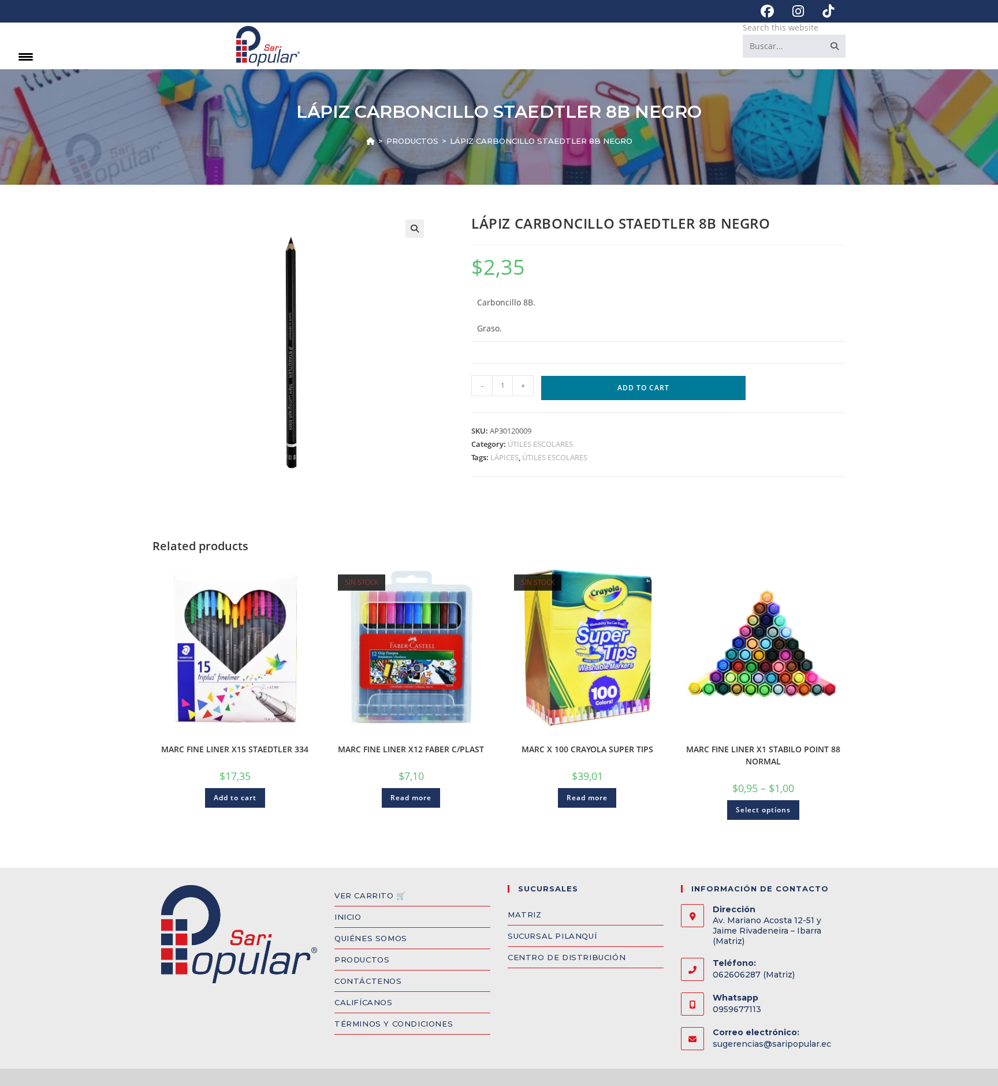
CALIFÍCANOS (363, 1002)
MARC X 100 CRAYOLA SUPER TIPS (587, 749)
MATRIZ (525, 914)
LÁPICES (504, 457)
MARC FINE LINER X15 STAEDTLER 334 (234, 749)
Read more (410, 798)
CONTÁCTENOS (368, 981)
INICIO (348, 916)
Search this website (780, 27)
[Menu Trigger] (26, 56)
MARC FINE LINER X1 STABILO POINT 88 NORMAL (763, 755)
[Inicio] (370, 140)
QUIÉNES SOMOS (370, 938)
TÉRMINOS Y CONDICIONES (393, 1023)
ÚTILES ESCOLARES (540, 444)
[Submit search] (835, 46)
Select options (763, 810)
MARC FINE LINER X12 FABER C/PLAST (411, 749)
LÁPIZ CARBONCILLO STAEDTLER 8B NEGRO (541, 140)
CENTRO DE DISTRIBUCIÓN (566, 957)
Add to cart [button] (235, 798)
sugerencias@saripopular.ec (772, 1044)
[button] (414, 228)
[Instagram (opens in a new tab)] (798, 11)
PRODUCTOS (361, 959)
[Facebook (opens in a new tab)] (767, 11)
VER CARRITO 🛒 (370, 895)
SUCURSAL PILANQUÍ (552, 936)
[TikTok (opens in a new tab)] (823, 11)
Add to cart (643, 388)
